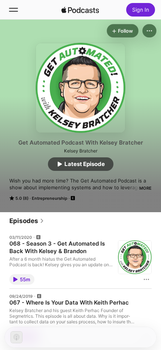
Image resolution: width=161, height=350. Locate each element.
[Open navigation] (13, 10)
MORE (145, 188)
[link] (26, 221)
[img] (80, 10)
